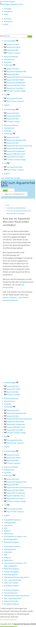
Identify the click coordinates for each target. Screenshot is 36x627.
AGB (5, 528)
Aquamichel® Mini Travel (15, 85)
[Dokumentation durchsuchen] (5, 190)
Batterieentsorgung (11, 542)
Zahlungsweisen (10, 522)
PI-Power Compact (13, 53)
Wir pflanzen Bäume (11, 585)
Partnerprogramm (11, 574)
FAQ (5, 94)
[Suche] (30, 36)
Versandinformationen (12, 520)
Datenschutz (8, 533)
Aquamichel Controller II (15, 88)
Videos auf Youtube (11, 583)
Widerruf (7, 531)
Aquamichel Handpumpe (15, 82)
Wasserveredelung (11, 56)
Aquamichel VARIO (13, 47)
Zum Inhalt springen (7, 1)
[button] (17, 41)
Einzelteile (7, 62)
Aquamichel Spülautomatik (16, 71)
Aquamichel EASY (12, 44)
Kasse (6, 14)
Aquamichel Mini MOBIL (15, 80)
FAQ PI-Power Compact (15, 101)
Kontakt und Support (11, 571)
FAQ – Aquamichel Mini (12, 580)
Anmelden (8, 8)
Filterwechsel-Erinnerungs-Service (16, 577)
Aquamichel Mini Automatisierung (19, 77)
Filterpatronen (9, 59)
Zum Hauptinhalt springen (10, 178)
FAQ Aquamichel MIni (14, 98)
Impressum (8, 525)
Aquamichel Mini (12, 50)
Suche (2, 36)
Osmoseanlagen (10, 41)
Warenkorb (8, 11)
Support (7, 105)
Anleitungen (8, 65)
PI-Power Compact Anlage (16, 91)
